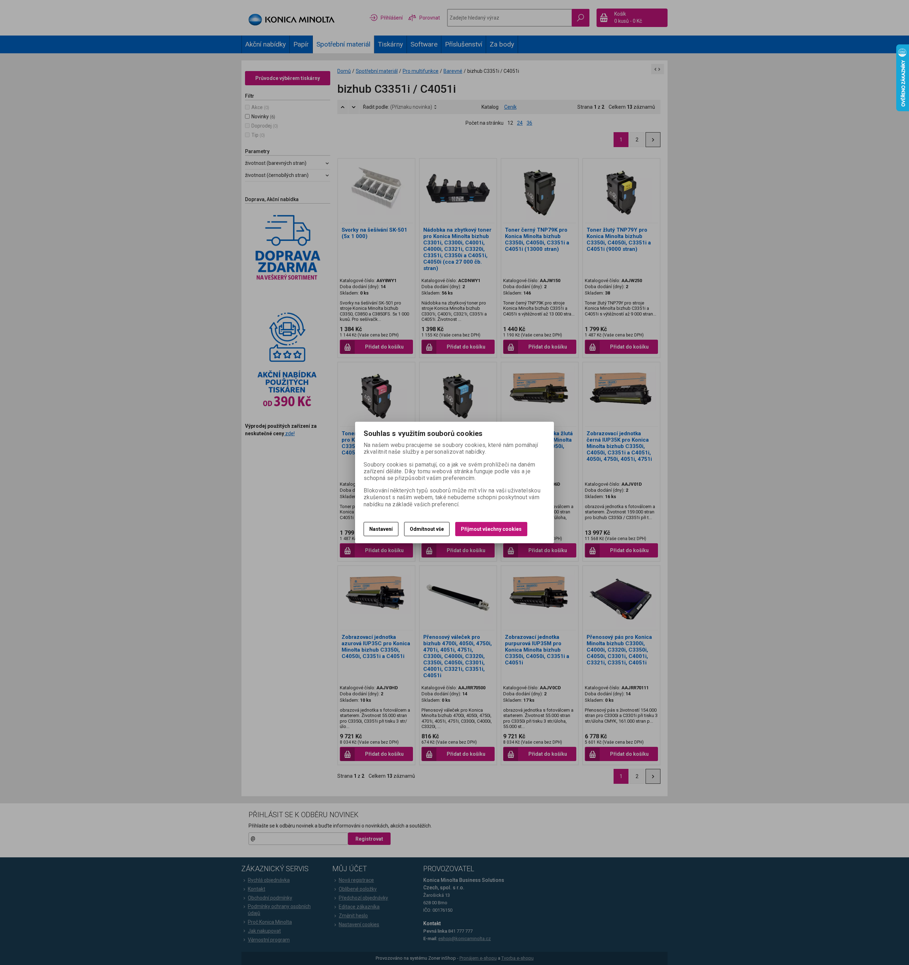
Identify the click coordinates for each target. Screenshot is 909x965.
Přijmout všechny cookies (491, 529)
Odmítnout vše (427, 529)
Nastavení (381, 529)
